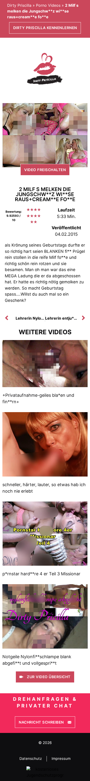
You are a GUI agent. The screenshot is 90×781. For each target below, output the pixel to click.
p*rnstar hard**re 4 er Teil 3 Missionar (41, 573)
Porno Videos (48, 5)
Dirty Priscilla (19, 5)
